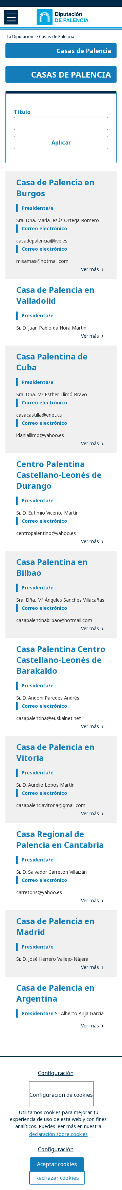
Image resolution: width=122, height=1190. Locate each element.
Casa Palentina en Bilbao (52, 567)
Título (22, 112)
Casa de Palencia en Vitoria (55, 752)
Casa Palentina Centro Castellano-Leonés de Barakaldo (60, 659)
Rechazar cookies (57, 1177)
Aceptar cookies (57, 1164)
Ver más (90, 269)
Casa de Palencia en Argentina (55, 993)
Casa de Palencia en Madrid (55, 926)
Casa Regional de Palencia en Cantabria (60, 839)
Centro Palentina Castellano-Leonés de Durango (59, 474)
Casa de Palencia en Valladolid (55, 295)
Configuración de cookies (61, 1095)
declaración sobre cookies (58, 1134)
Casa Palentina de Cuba (51, 362)
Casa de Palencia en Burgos (55, 188)
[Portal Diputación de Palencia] (63, 17)
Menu (10, 17)
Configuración (56, 1073)
